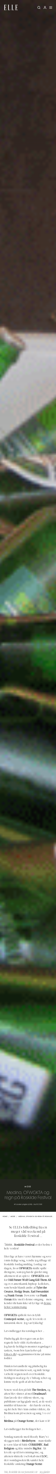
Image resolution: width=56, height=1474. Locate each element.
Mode (28, 1187)
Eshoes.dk (10, 1354)
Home (5, 1216)
